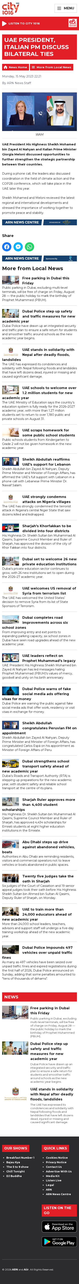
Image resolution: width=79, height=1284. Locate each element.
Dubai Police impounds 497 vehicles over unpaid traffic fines (37, 953)
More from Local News (54, 67)
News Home (18, 67)
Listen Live (54, 1180)
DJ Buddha (14, 1176)
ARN (49, 1189)
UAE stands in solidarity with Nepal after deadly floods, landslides (38, 355)
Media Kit (52, 1176)
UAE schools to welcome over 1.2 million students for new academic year (39, 393)
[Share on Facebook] (6, 246)
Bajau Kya (13, 1162)
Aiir (26, 1269)
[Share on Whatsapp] (29, 246)
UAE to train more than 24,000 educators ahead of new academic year (37, 914)
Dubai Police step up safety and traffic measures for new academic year (38, 316)
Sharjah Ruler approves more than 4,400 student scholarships (38, 805)
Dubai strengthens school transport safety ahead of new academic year (35, 766)
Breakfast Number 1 (20, 1157)
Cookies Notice (57, 1157)
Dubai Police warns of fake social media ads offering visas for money (36, 694)
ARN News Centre (58, 1194)
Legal (50, 1185)
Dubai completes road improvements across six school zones (35, 623)
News (11, 996)
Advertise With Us (59, 1171)
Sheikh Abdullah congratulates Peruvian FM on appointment (39, 728)
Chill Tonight (15, 1171)
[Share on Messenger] (18, 246)
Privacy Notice (56, 1162)
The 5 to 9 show (17, 1166)
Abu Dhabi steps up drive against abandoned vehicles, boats (38, 847)
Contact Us (54, 1166)
